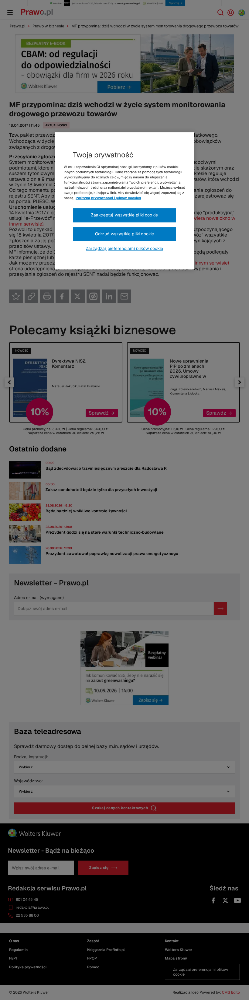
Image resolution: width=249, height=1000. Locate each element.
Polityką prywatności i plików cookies (108, 198)
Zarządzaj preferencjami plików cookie (124, 248)
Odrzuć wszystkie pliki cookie (124, 234)
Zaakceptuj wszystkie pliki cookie (124, 215)
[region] (124, 201)
